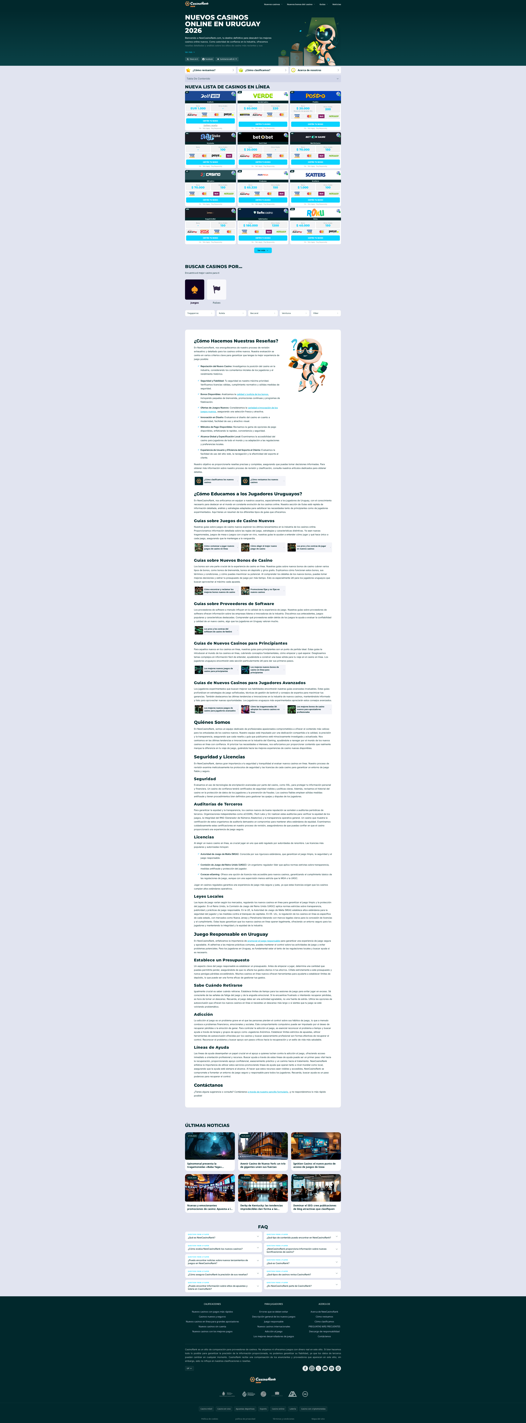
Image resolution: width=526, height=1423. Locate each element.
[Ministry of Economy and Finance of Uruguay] (248, 1394)
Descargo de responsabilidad (324, 1331)
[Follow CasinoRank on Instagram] (312, 1368)
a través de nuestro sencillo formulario (268, 1091)
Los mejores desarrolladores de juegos (274, 1336)
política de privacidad (245, 1419)
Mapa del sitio (318, 1419)
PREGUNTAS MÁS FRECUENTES (324, 1326)
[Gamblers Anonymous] (292, 1394)
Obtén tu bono (210, 121)
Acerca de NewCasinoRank (324, 1311)
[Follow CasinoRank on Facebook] (305, 1368)
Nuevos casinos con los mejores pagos (212, 1331)
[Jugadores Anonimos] (263, 1394)
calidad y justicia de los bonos (252, 394)
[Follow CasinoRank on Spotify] (331, 1368)
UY (188, 1368)
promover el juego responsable (263, 940)
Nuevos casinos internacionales (273, 1326)
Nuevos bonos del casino (299, 4)
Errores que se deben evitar (273, 1311)
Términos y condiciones (283, 1419)
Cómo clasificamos (324, 1321)
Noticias (336, 4)
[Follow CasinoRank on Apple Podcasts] (338, 1368)
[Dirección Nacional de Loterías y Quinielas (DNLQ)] (227, 1394)
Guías (322, 4)
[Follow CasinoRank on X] (318, 1368)
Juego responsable (273, 1321)
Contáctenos (324, 1336)
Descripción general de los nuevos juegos (273, 1316)
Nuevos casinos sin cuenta (212, 1326)
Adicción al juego (273, 1331)
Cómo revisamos (324, 1316)
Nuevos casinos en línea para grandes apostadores (212, 1321)
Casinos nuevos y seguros (212, 1316)
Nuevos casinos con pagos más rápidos (212, 1311)
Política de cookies (209, 1419)
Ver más (261, 250)
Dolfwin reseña (210, 125)
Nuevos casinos (272, 4)
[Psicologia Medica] (277, 1394)
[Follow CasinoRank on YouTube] (325, 1368)
